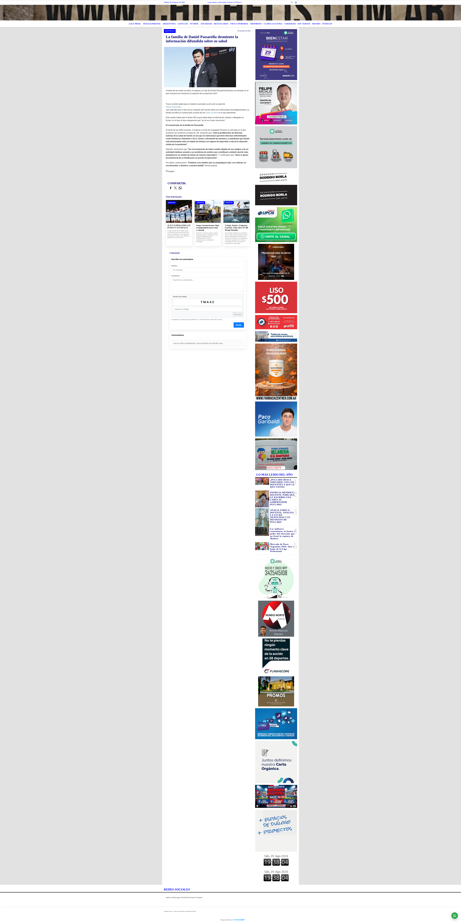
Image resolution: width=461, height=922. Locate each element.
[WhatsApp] (296, 2)
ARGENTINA (169, 24)
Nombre (174, 266)
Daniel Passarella (173, 107)
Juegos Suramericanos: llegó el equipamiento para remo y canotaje (207, 227)
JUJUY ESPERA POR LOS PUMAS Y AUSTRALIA (179, 226)
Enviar (239, 325)
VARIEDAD (290, 24)
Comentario (175, 276)
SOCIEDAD (206, 24)
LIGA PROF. (135, 24)
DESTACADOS (221, 24)
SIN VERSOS (304, 24)
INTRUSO (327, 24)
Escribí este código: (180, 296)
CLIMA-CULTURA (273, 24)
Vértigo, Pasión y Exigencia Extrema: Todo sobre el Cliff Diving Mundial (236, 227)
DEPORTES (256, 24)
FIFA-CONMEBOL (239, 24)
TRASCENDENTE (152, 24)
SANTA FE (183, 24)
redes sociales (212, 113)
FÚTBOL (194, 24)
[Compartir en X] (175, 188)
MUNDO (316, 24)
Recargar (237, 314)
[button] (292, 2)
